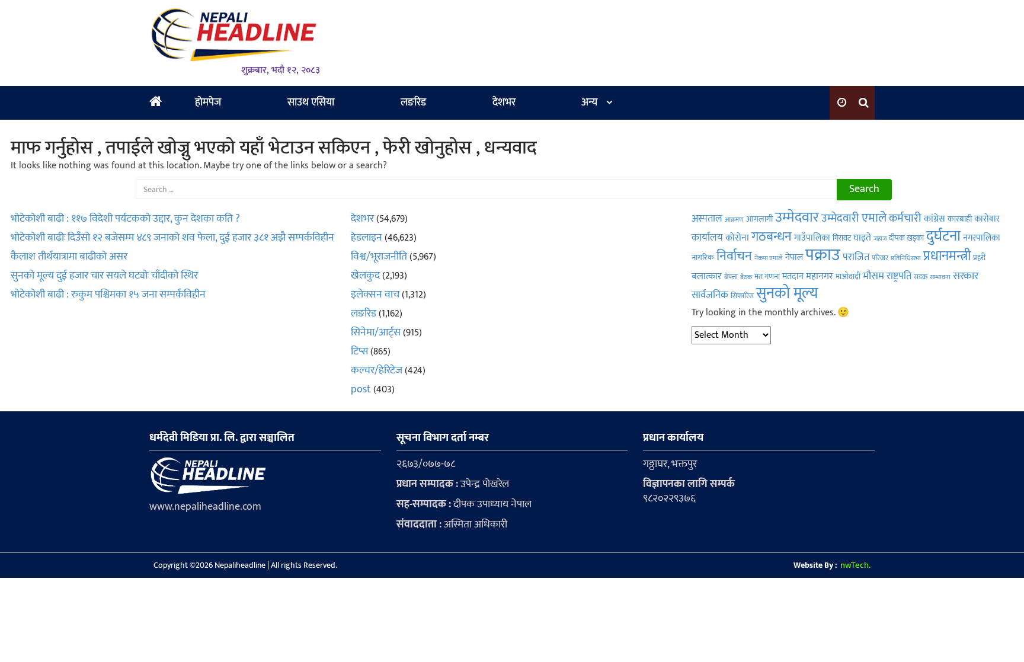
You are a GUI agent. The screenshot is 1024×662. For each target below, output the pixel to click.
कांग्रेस (934, 219)
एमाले (874, 217)
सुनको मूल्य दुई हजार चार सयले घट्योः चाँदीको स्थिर (104, 275)
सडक (920, 277)
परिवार (880, 258)
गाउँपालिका (812, 238)
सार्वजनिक (710, 295)
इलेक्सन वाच (375, 294)
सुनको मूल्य (787, 293)
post (361, 389)
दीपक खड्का (906, 238)
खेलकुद (365, 275)
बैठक (746, 277)
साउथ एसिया (310, 102)
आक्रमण (734, 219)
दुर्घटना (943, 236)
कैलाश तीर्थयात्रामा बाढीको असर (69, 257)
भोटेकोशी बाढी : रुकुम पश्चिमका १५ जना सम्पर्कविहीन (108, 294)
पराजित (856, 257)
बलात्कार (707, 276)
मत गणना (767, 277)
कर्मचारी (905, 218)
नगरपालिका (981, 238)
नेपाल (794, 257)
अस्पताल (707, 218)
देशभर (504, 102)
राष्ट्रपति (899, 276)
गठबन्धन (771, 237)
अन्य (589, 102)
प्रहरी (979, 258)
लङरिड (413, 102)
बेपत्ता (731, 277)
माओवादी (848, 276)
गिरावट (842, 238)
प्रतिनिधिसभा (906, 258)
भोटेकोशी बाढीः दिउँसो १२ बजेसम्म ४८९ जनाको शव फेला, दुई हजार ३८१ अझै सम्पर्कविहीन (172, 238)
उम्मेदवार (797, 217)
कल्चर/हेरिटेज (376, 370)
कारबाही (960, 219)
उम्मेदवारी (840, 218)
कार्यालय (707, 237)
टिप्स (359, 351)
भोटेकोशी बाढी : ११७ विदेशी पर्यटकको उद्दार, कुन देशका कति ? (125, 219)
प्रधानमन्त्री (947, 256)
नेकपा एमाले (768, 258)
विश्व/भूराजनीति (379, 257)
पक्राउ (822, 255)
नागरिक (703, 258)
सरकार (965, 276)
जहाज (880, 238)
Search (864, 189)
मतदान (793, 276)
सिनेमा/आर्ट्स (376, 332)
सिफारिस (742, 296)
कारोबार (987, 219)
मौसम (873, 275)
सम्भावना (940, 277)
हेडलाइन (366, 238)
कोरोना (737, 238)
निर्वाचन (734, 256)
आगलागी (759, 219)
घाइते (862, 237)
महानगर (819, 276)
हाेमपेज (208, 102)
